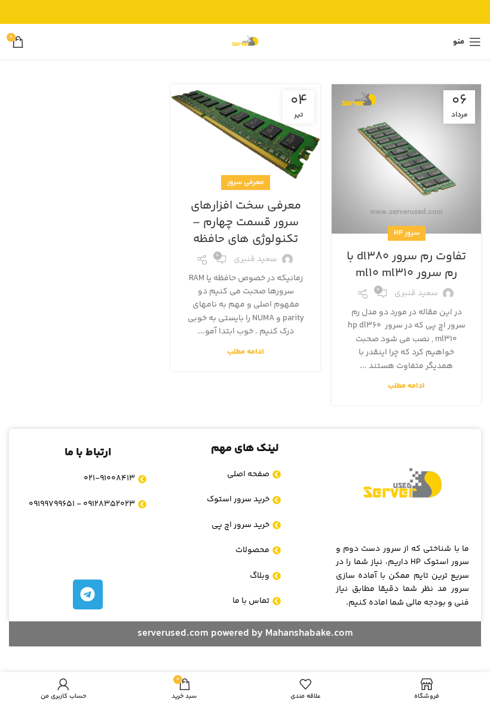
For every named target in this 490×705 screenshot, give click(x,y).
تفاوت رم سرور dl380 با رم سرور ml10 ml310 (406, 265)
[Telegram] (88, 594)
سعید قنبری (416, 293)
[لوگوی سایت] (245, 41)
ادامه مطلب (406, 386)
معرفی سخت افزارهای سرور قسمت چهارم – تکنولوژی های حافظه (246, 223)
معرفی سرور (245, 182)
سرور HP (406, 233)
